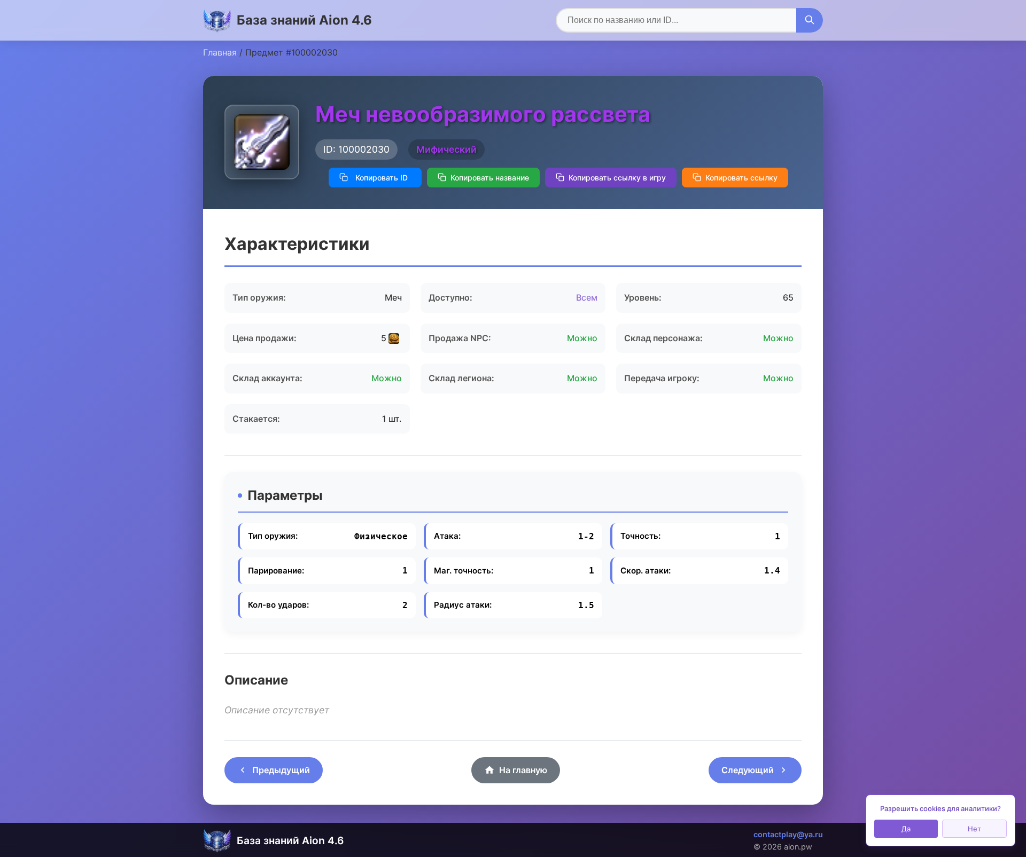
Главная (220, 52)
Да (906, 828)
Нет (974, 828)
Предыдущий (281, 770)
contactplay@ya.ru (788, 834)
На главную (523, 770)
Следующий (747, 770)
